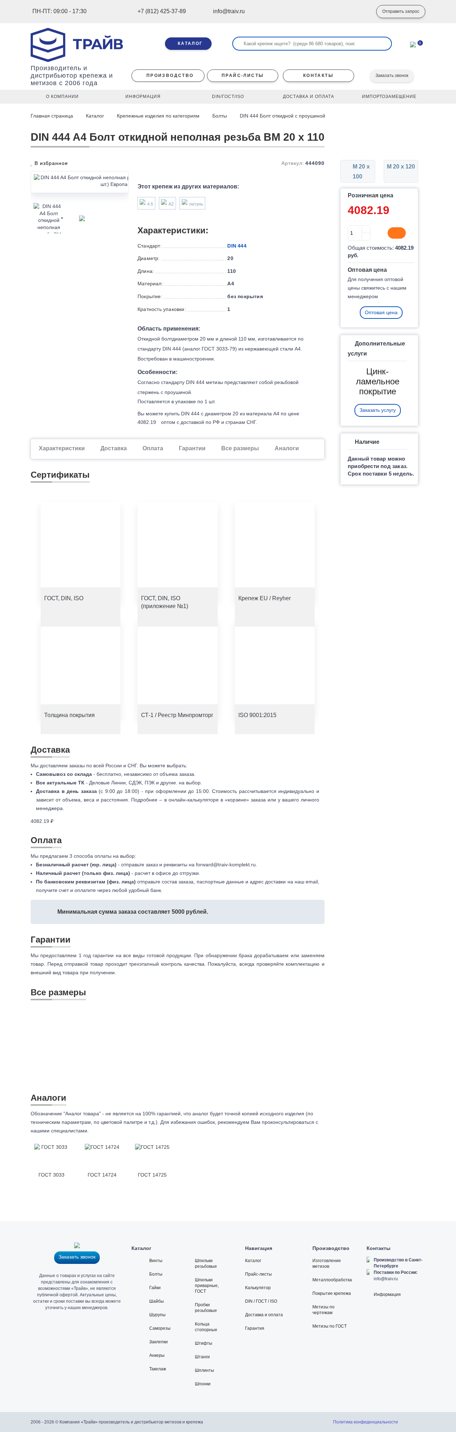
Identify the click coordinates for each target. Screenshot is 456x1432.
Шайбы (156, 1301)
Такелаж (157, 1368)
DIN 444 (236, 246)
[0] (413, 43)
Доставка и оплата (264, 1314)
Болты (219, 116)
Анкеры (157, 1355)
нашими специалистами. (60, 1130)
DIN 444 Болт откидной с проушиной (283, 116)
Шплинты (204, 1370)
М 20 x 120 (401, 167)
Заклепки (158, 1341)
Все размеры (240, 448)
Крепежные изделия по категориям (158, 116)
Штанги (202, 1356)
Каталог (95, 116)
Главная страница (52, 116)
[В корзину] (397, 233)
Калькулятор (258, 1287)
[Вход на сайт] (360, 12)
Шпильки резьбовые (206, 1263)
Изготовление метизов (326, 1263)
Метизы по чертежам (323, 1309)
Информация (387, 1294)
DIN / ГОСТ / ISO (261, 1301)
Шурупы (157, 1314)
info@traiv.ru (386, 1278)
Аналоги (287, 448)
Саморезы (160, 1328)
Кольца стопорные (206, 1327)
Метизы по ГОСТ (329, 1326)
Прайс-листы (258, 1274)
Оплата (152, 448)
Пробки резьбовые (206, 1307)
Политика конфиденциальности (365, 1422)
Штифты (203, 1343)
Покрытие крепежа (331, 1293)
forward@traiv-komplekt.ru (226, 864)
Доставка (113, 448)
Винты (155, 1260)
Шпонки (203, 1383)
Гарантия (254, 1328)
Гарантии (192, 448)
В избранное (50, 163)
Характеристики (62, 448)
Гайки (155, 1287)
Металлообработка (332, 1279)
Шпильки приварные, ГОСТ (207, 1285)
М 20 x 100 (360, 172)
